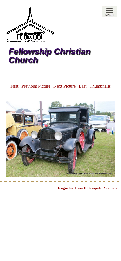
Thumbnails (100, 86)
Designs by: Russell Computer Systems (86, 188)
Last (82, 86)
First (14, 86)
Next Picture (64, 86)
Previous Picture (35, 86)
